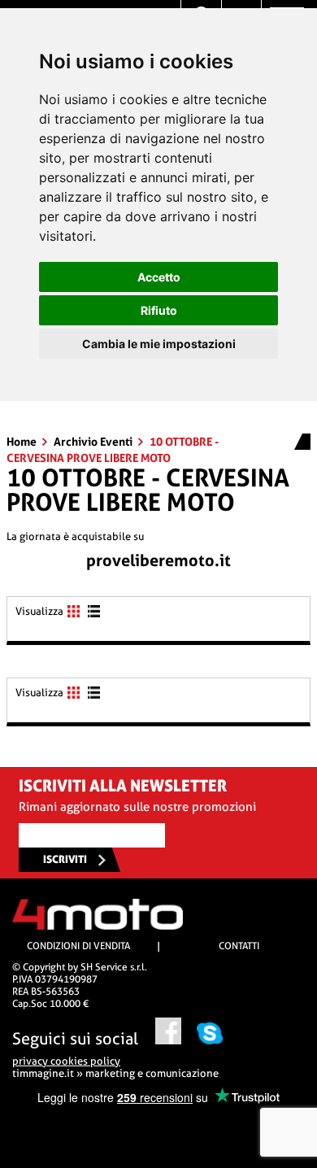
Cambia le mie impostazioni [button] (159, 344)
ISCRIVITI (65, 859)
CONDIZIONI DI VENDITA (78, 946)
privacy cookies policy (66, 1061)
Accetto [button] (158, 277)
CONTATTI (239, 946)
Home (23, 441)
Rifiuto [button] (159, 310)
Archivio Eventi (94, 441)
